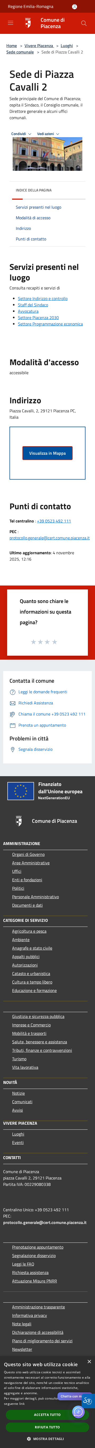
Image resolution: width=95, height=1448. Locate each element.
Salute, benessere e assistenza (39, 1042)
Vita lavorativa (25, 1067)
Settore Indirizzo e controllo (43, 298)
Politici (18, 888)
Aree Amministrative (31, 863)
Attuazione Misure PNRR (34, 1281)
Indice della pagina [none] (33, 190)
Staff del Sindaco (33, 305)
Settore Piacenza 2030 (38, 317)
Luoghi (67, 45)
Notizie (18, 1093)
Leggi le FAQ (23, 1264)
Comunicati (22, 1101)
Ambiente (21, 939)
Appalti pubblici (26, 956)
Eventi (18, 1142)
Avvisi (17, 1110)
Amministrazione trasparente (38, 1307)
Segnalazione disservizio (34, 1255)
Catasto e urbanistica (31, 973)
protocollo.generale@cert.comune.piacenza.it (50, 538)
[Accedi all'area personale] (74, 7)
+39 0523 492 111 (54, 521)
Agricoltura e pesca (29, 931)
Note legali (21, 1324)
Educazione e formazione (34, 990)
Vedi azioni (46, 134)
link (22, 1403)
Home (11, 45)
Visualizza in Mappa (47, 453)
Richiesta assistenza (30, 1272)
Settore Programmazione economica (50, 324)
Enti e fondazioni (27, 880)
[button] (84, 23)
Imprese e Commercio (31, 1025)
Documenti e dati (27, 905)
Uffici (16, 871)
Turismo (19, 1059)
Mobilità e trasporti (29, 1033)
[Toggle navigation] (10, 23)
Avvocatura (28, 311)
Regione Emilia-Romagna (30, 6)
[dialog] (47, 1402)
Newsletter (22, 1349)
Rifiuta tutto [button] (47, 1427)
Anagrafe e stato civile (32, 948)
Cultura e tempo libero (32, 982)
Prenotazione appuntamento (37, 1247)
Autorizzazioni (25, 965)
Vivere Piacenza (39, 45)
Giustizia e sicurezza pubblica (38, 1016)
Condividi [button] (19, 134)
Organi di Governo (28, 854)
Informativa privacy (29, 1315)
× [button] (89, 1362)
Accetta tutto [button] (47, 1415)
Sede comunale (20, 52)
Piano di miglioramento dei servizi (42, 1341)
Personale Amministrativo (35, 896)
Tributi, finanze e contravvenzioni (42, 1050)
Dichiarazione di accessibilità (37, 1332)
